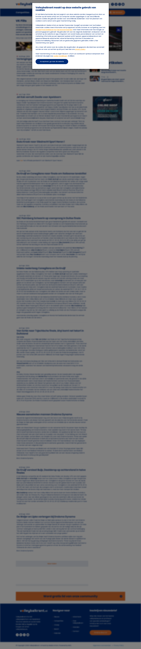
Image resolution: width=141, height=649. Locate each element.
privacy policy (80, 49)
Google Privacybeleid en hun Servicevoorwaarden (54, 30)
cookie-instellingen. (60, 56)
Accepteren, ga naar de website (52, 61)
